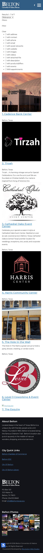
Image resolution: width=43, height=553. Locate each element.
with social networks (15, 46)
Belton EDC (6, 459)
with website (12, 49)
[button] (39, 5)
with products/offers (15, 63)
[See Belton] (11, 5)
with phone (11, 40)
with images (11, 52)
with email (11, 43)
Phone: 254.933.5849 (10, 498)
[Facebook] (34, 5)
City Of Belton (7, 465)
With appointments (14, 69)
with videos (11, 55)
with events (11, 66)
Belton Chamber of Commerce (14, 454)
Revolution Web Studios (30, 549)
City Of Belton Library (10, 470)
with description (13, 61)
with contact (12, 37)
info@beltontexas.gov (16, 501)
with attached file (14, 58)
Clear (4, 31)
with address (12, 34)
